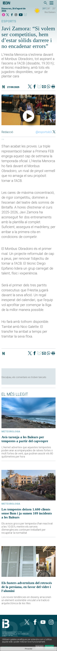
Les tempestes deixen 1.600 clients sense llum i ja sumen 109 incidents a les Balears (26, 513)
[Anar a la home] (3, 15)
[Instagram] (15, 15)
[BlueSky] (26, 15)
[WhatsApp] (48, 86)
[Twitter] (30, 86)
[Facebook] (11, 15)
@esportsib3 (44, 132)
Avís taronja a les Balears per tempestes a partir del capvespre (24, 439)
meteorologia (10, 431)
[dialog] (28, 644)
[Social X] (7, 15)
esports (8, 21)
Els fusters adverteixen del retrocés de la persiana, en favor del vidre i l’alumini (26, 587)
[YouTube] (21, 15)
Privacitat (28, 649)
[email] (44, 86)
